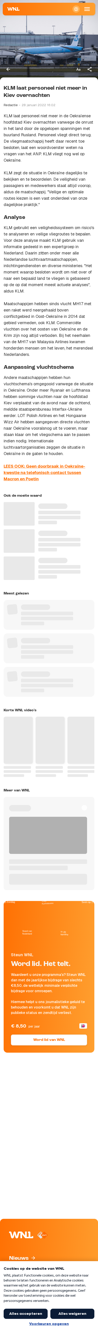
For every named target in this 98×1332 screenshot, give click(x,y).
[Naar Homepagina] (13, 9)
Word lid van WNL (49, 1040)
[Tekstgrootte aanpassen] (78, 69)
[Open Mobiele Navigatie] (87, 9)
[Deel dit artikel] (89, 69)
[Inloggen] (76, 9)
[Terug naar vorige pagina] (8, 69)
